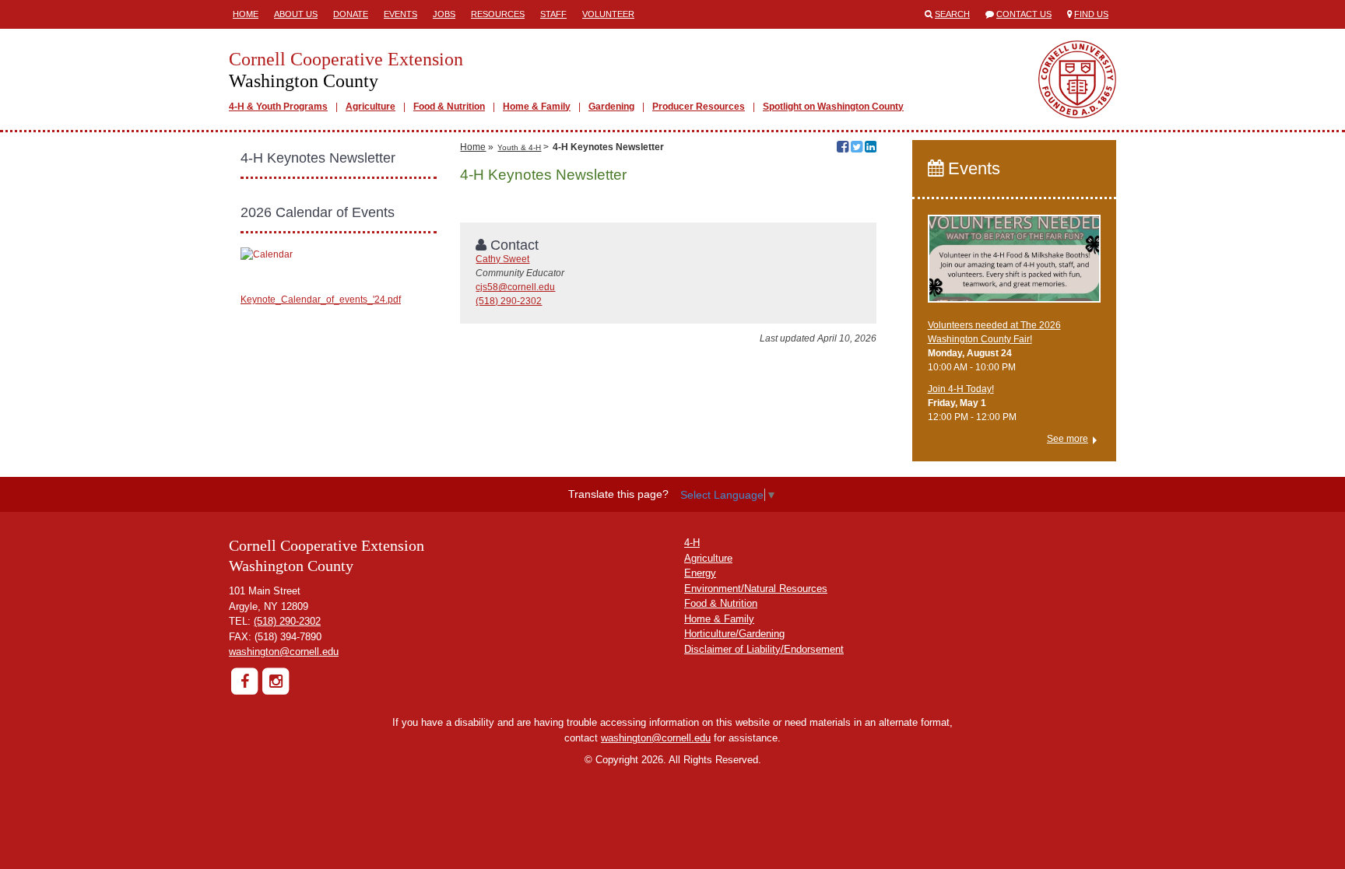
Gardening (611, 106)
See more (1067, 438)
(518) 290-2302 (509, 301)
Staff (553, 14)
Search (952, 14)
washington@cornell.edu (284, 651)
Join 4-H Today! (961, 389)
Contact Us (1024, 14)
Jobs (444, 14)
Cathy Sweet (502, 259)
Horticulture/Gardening (734, 633)
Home (245, 14)
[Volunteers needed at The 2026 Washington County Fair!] (1014, 265)
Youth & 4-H (519, 147)
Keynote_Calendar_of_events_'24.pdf (321, 299)
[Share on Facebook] (842, 148)
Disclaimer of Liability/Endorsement (764, 649)
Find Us (1091, 14)
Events (400, 14)
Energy (700, 573)
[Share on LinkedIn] (870, 148)
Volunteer (608, 14)
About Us (296, 14)
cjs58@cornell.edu (515, 287)
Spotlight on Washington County (833, 106)
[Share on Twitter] (856, 148)
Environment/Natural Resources (755, 588)
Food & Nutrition (449, 106)
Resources (498, 14)
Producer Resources (698, 106)
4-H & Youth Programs (278, 106)
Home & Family (537, 106)
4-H (692, 542)
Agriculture (370, 106)
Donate (350, 14)
